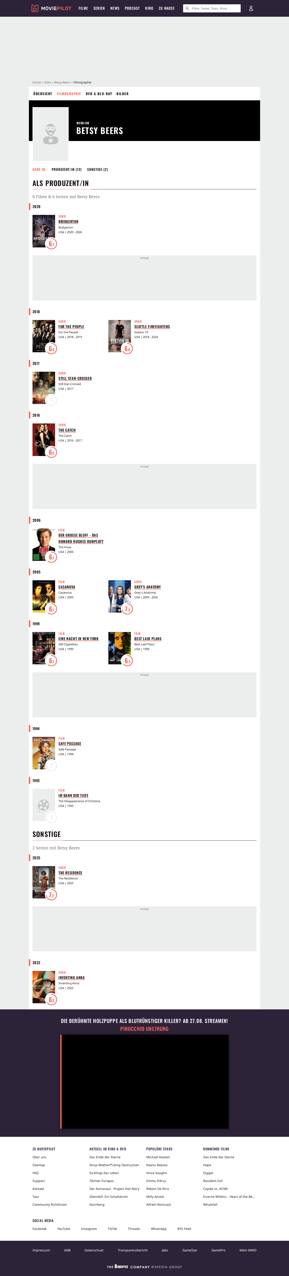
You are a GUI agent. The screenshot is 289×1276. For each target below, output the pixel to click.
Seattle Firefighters (152, 326)
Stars (47, 82)
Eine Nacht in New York (78, 638)
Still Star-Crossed (75, 378)
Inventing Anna (71, 977)
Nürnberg (97, 1204)
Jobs (165, 1250)
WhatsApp (159, 1229)
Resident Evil (213, 1181)
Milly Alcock (155, 1196)
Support (39, 1181)
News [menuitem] (114, 8)
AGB (67, 1250)
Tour (36, 1196)
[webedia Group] (144, 1267)
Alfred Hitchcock (158, 1204)
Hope (207, 1165)
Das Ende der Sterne (105, 1157)
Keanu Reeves (157, 1165)
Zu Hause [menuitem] (167, 8)
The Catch (67, 430)
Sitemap (39, 1165)
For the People (71, 326)
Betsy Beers (62, 82)
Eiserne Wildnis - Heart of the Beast (229, 1196)
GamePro (218, 1250)
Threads (134, 1229)
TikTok (112, 1229)
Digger (208, 1173)
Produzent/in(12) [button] (67, 169)
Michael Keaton (158, 1157)
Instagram (89, 1229)
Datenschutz (94, 1250)
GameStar (189, 1250)
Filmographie (69, 93)
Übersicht (42, 93)
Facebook (40, 1229)
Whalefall (210, 1204)
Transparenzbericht (133, 1250)
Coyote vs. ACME (215, 1189)
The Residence (70, 872)
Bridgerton (68, 221)
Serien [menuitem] (99, 8)
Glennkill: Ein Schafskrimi (108, 1196)
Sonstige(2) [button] (97, 169)
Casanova (66, 587)
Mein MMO (248, 1250)
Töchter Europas (101, 1181)
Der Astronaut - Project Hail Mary (114, 1189)
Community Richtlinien (50, 1204)
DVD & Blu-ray (99, 93)
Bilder (123, 93)
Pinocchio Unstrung (144, 1028)
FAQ (36, 1173)
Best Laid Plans (147, 638)
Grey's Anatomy (147, 587)
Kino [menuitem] (149, 8)
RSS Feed (184, 1229)
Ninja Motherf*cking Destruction (114, 1165)
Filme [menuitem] (83, 8)
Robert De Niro (157, 1189)
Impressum (41, 1250)
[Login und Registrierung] (251, 8)
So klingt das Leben (104, 1173)
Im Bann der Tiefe (73, 795)
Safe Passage (69, 743)
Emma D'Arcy (156, 1181)
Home (37, 82)
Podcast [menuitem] (132, 8)
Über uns (40, 1157)
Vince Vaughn (156, 1173)
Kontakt (38, 1189)
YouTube (63, 1229)
